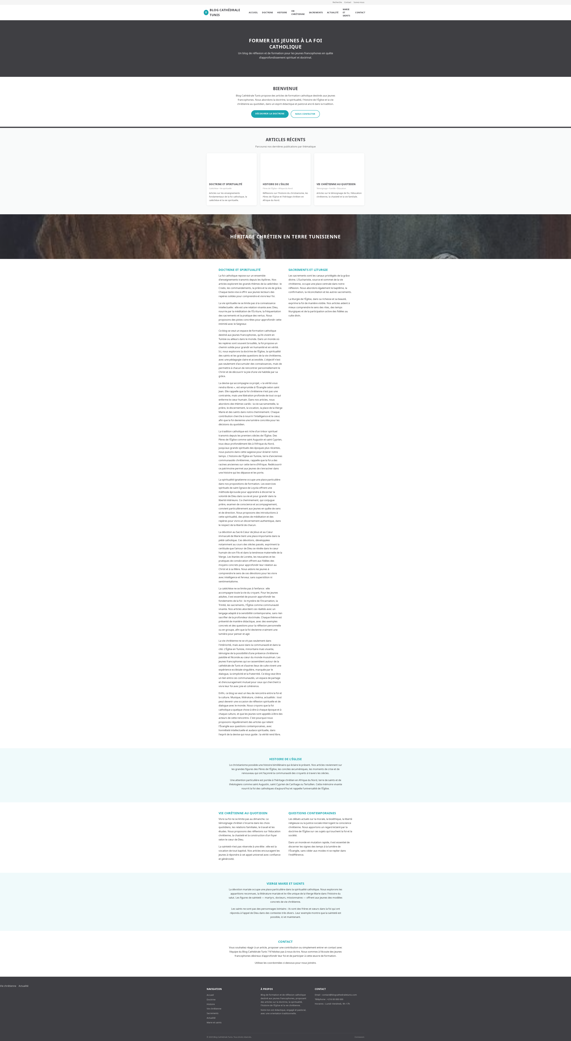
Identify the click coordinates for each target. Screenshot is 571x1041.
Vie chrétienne (298, 12)
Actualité (333, 12)
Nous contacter (305, 113)
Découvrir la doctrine (269, 113)
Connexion (359, 1037)
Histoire (282, 12)
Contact (347, 2)
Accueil (253, 12)
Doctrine (267, 12)
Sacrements (316, 12)
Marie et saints (346, 12)
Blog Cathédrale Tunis (222, 12)
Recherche (337, 2)
